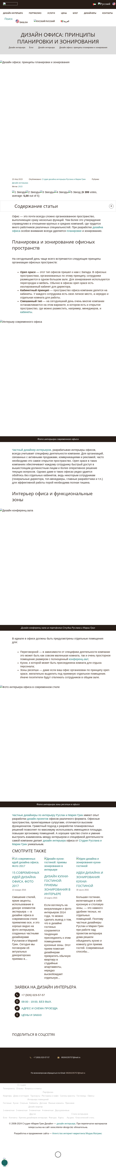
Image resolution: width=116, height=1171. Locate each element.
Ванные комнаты (56, 1103)
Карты (61, 1117)
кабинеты (26, 312)
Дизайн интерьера (20, 183)
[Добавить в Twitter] (20, 1040)
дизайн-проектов (37, 818)
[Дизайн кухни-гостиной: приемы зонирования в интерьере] (58, 864)
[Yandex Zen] (62, 1064)
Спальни (24, 1103)
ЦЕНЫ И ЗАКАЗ (31, 1015)
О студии (21, 1085)
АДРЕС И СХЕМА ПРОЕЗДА (39, 1008)
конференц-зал (78, 659)
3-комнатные (34, 1110)
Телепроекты (9, 1088)
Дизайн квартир (35, 1107)
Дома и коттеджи (21, 1096)
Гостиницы (81, 1096)
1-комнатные (8, 1110)
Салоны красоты (67, 1096)
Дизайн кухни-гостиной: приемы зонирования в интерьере (57, 885)
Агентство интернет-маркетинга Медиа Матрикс (77, 1133)
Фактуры (53, 1117)
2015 (20, 187)
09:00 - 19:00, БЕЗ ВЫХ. (36, 1001)
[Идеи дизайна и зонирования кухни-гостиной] (90, 862)
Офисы (91, 1096)
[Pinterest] (47, 1064)
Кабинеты (33, 1103)
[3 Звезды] (47, 192)
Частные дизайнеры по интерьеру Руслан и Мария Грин (47, 815)
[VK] (54, 1064)
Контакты (13, 1117)
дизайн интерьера (54, 840)
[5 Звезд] (74, 192)
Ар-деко (70, 1117)
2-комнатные (21, 1110)
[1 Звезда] (19, 192)
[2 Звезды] (33, 192)
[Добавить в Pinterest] (27, 1040)
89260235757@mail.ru (70, 1057)
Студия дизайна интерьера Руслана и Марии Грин (64, 179)
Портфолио (48, 1092)
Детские (43, 1103)
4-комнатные (47, 1110)
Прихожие (69, 1103)
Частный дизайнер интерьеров (31, 449)
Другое (32, 1114)
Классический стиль (85, 1117)
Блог (5, 1117)
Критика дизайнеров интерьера (33, 1117)
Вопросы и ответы (33, 1088)
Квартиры (7, 1096)
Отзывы (19, 1088)
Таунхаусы (35, 1096)
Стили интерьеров (79, 1114)
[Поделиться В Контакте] (14, 1040)
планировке (74, 230)
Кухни (15, 1103)
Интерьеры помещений (37, 1099)
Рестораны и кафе (50, 1096)
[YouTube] (69, 1064)
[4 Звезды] (61, 192)
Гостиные (7, 1103)
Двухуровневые (62, 1110)
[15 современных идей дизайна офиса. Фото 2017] (26, 862)
